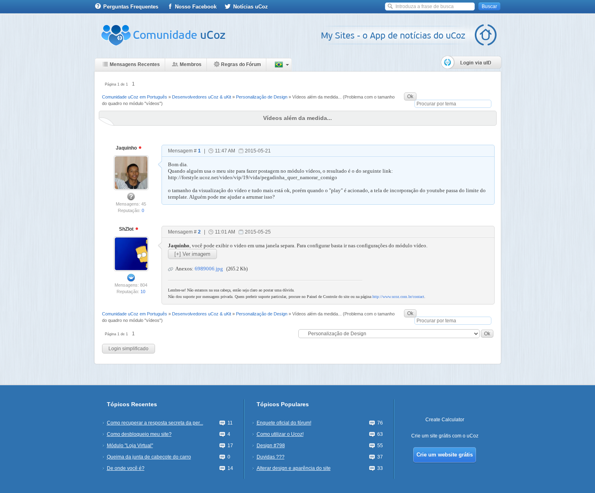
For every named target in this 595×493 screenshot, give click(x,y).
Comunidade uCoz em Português (134, 96)
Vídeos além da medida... (317, 96)
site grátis (440, 436)
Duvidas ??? (271, 457)
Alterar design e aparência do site (294, 468)
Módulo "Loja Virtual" (130, 445)
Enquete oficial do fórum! (284, 423)
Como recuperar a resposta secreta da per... (155, 423)
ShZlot (127, 229)
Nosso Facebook (196, 7)
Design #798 (271, 445)
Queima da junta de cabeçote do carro (149, 457)
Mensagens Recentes (135, 64)
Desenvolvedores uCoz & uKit (201, 96)
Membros (191, 64)
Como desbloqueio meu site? (139, 434)
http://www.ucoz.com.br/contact (398, 296)
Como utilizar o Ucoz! (280, 434)
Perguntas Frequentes (130, 7)
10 (142, 291)
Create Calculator (444, 419)
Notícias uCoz (250, 7)
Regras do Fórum (241, 64)
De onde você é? (125, 468)
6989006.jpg (209, 269)
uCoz (472, 436)
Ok (410, 96)
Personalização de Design (261, 96)
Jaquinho (127, 148)
